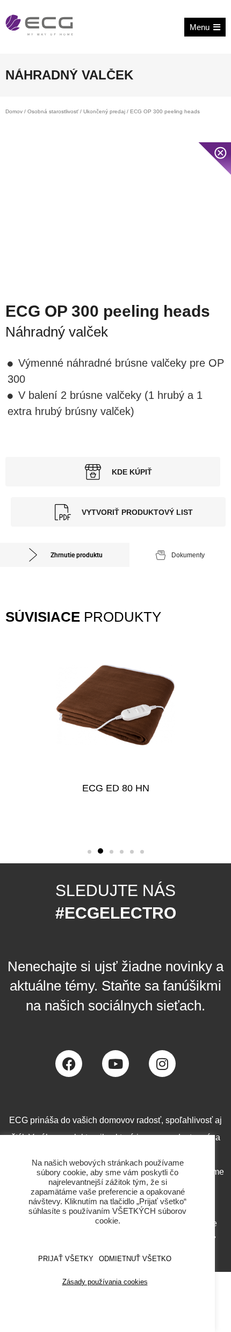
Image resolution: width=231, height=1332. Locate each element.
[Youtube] (115, 1063)
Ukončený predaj (104, 111)
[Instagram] (162, 1063)
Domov (14, 111)
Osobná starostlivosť (52, 111)
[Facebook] (68, 1063)
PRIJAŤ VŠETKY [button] (65, 1259)
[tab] (64, 555)
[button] (89, 852)
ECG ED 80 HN (115, 788)
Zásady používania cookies (105, 1282)
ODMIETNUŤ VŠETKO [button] (135, 1259)
